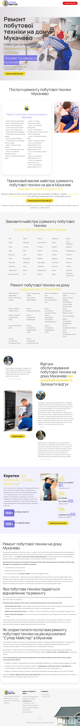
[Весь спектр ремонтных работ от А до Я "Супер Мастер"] (10, 3)
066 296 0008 (46, 694)
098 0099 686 (46, 697)
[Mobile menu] (53, 3)
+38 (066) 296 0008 (70, 3)
